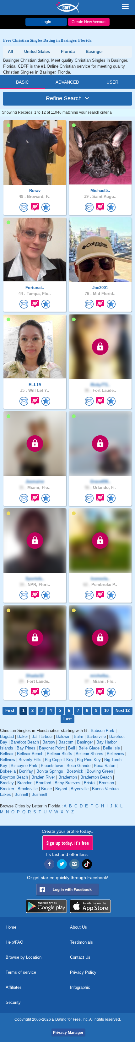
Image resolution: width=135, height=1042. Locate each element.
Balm (78, 736)
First (9, 710)
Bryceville (80, 788)
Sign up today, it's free (67, 843)
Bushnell (39, 794)
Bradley (7, 782)
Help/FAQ (14, 942)
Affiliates (14, 987)
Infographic (80, 987)
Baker (22, 736)
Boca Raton (104, 765)
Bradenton (67, 777)
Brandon (24, 782)
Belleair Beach (30, 753)
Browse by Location (23, 957)
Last (67, 719)
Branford (43, 782)
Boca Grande (78, 765)
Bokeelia (8, 771)
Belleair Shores (89, 753)
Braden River (43, 777)
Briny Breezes (67, 782)
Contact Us (80, 957)
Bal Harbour (42, 736)
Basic (22, 82)
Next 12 (123, 710)
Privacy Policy (83, 972)
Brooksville (28, 788)
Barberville (96, 736)
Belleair (7, 753)
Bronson (106, 782)
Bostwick (75, 771)
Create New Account (89, 22)
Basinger (85, 742)
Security (13, 1002)
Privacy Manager (68, 1032)
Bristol (89, 782)
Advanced (67, 82)
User (112, 82)
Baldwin (63, 736)
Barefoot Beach (25, 742)
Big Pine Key (89, 759)
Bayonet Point (52, 748)
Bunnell (21, 794)
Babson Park (102, 730)
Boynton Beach (14, 777)
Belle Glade (89, 748)
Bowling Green (100, 771)
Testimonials (81, 942)
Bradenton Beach (96, 777)
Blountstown (52, 765)
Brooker (7, 788)
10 (106, 710)
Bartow (48, 742)
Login (46, 22)
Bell (71, 748)
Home (11, 927)
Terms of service (21, 972)
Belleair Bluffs (59, 753)
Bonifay (26, 771)
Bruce (46, 788)
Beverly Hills (30, 759)
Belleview (115, 753)
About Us (78, 927)
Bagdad (7, 736)
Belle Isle (111, 748)
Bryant (61, 788)
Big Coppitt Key (59, 759)
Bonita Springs (49, 771)
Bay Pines (26, 748)
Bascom (65, 742)
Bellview (7, 759)
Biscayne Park (24, 765)
